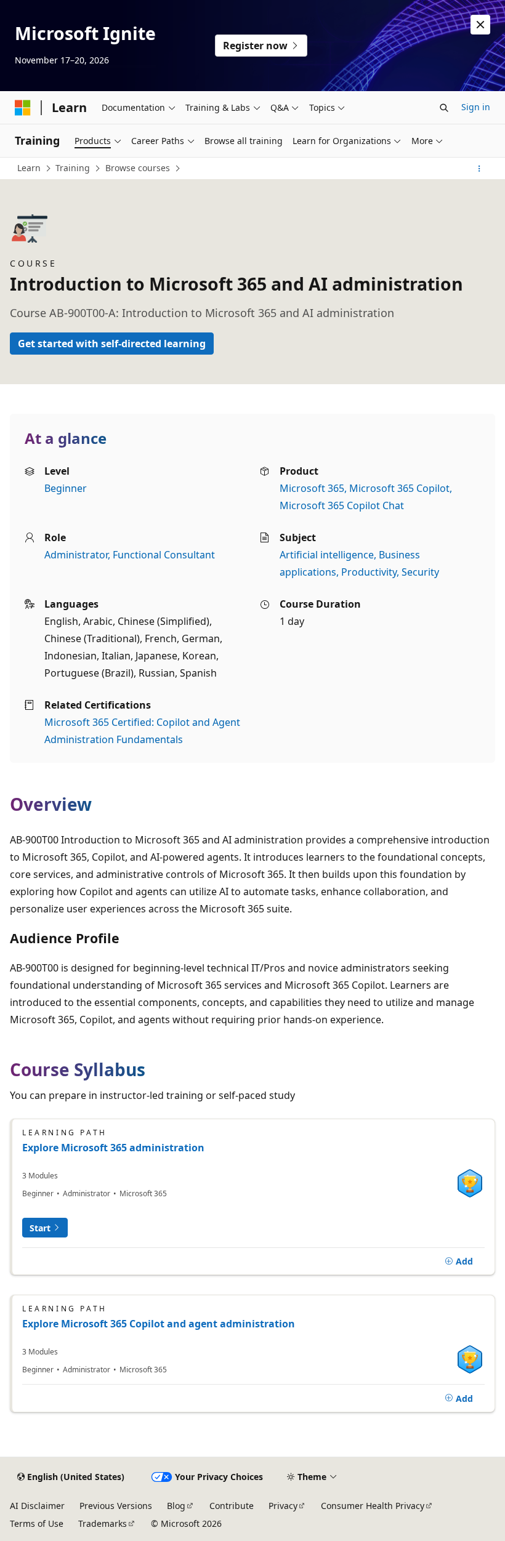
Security (420, 572)
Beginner (65, 488)
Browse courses (137, 168)
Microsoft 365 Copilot (399, 488)
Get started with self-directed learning (112, 343)
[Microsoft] (23, 108)
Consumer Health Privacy (372, 1505)
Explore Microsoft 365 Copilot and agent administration (158, 1324)
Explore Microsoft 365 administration (113, 1147)
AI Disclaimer (37, 1505)
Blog (176, 1505)
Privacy (283, 1505)
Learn (29, 168)
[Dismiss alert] (480, 24)
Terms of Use (36, 1523)
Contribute (231, 1505)
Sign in (475, 107)
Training (72, 168)
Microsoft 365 (312, 488)
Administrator (76, 554)
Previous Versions (115, 1505)
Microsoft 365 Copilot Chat (342, 505)
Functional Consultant (164, 554)
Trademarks (102, 1523)
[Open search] (444, 108)
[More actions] (479, 169)
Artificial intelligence (327, 554)
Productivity (369, 572)
